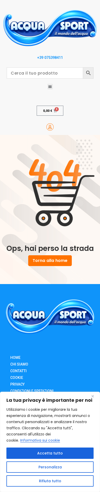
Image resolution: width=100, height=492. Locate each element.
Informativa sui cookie (40, 440)
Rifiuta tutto (50, 481)
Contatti (18, 371)
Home (15, 358)
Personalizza (50, 467)
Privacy (17, 384)
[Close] (95, 396)
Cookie (16, 378)
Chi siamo (19, 364)
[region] (50, 442)
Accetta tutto (50, 453)
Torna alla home (50, 260)
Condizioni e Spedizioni (32, 391)
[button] (50, 86)
